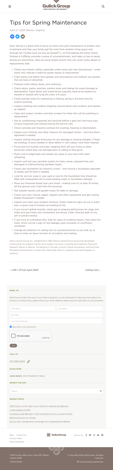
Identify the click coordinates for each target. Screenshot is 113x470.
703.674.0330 (16, 462)
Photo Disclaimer (17, 442)
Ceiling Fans (92, 270)
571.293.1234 (17, 361)
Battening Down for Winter (23, 418)
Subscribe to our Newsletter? (24, 327)
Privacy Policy (16, 438)
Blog (12, 435)
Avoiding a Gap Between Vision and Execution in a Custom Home (41, 414)
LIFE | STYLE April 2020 (25, 270)
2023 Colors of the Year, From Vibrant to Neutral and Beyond (39, 406)
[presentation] (31, 336)
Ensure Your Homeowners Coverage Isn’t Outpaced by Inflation (40, 421)
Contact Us (21, 435)
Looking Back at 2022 (20, 410)
